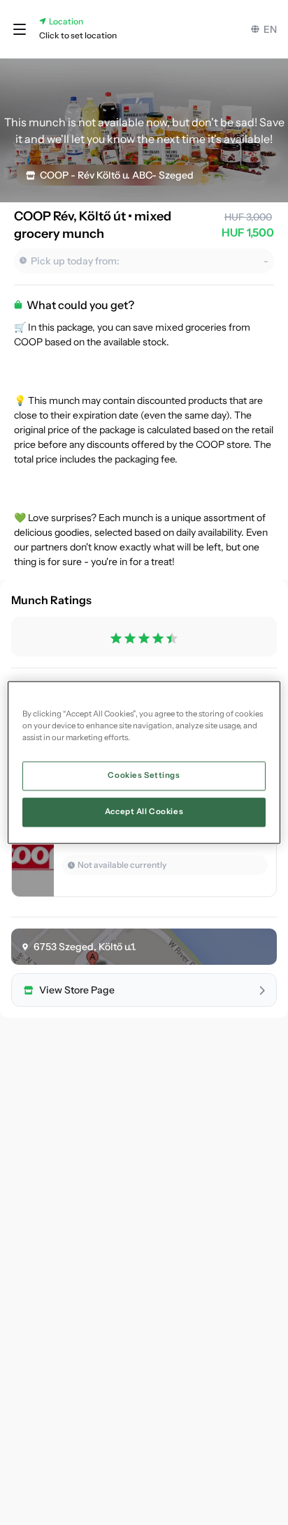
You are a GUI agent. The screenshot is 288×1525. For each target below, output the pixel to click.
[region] (143, 762)
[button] (19, 29)
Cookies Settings (144, 776)
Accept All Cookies (144, 812)
